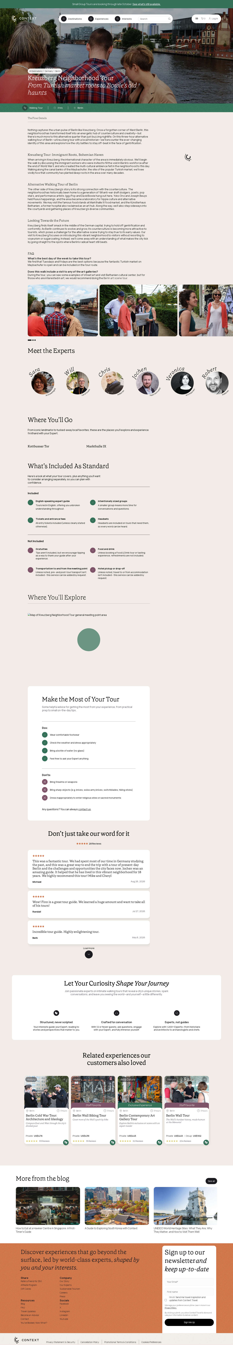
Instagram (65, 1311)
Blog (23, 1303)
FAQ (23, 1307)
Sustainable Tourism (70, 1288)
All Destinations (35, 71)
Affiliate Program (29, 1284)
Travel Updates (28, 1311)
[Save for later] (64, 1079)
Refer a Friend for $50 (31, 1281)
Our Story (64, 1281)
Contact (25, 1318)
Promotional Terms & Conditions (120, 1342)
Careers (63, 1292)
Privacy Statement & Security (60, 1342)
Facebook (64, 1303)
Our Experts (65, 1284)
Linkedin (64, 1315)
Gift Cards (26, 1288)
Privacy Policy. (171, 1308)
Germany (49, 71)
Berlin (57, 71)
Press (62, 1296)
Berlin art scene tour (115, 278)
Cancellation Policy (90, 1342)
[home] (26, 21)
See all (211, 1181)
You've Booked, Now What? (34, 1322)
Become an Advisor (30, 1315)
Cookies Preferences (151, 1342)
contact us (84, 809)
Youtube (64, 1318)
